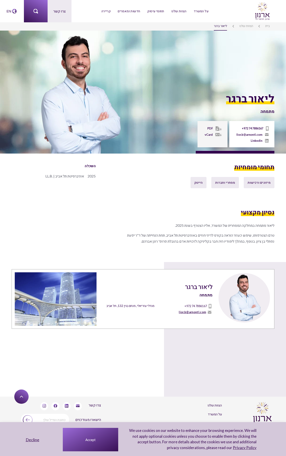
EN (8, 11)
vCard (209, 134)
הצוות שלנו (179, 11)
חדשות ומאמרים (129, 11)
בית (267, 26)
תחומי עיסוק (155, 11)
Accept (90, 440)
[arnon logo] (262, 10)
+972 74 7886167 (252, 128)
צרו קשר (59, 11)
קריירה (106, 11)
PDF (210, 128)
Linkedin (256, 140)
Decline (32, 439)
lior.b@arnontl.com (249, 134)
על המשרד (201, 11)
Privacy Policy (245, 447)
